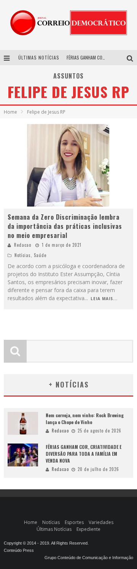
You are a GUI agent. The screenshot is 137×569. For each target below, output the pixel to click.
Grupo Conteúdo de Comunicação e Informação (89, 557)
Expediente (88, 529)
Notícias (22, 255)
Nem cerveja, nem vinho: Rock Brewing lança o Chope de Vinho (85, 418)
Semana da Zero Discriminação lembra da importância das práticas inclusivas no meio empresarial (65, 226)
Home (10, 112)
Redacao (22, 245)
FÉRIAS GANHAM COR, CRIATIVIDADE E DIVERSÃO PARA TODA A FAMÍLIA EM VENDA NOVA (83, 454)
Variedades (101, 522)
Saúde (40, 255)
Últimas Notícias (54, 529)
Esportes (74, 522)
